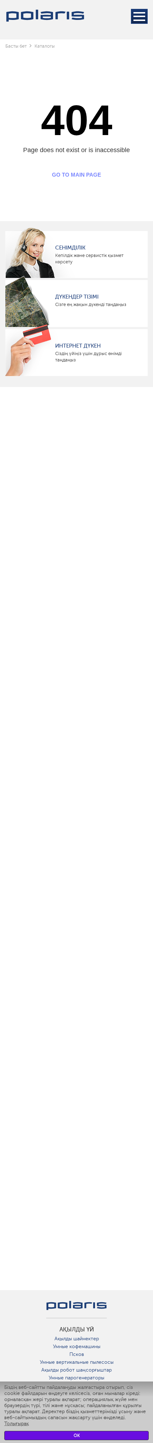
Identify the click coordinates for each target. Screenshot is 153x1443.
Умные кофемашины (76, 1346)
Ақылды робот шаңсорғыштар (76, 1370)
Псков (76, 1354)
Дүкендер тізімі (77, 297)
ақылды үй (76, 1329)
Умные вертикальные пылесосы (77, 1362)
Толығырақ (16, 1424)
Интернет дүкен (78, 346)
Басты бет (16, 46)
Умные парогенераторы (76, 1378)
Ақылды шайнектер (76, 1339)
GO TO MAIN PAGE (76, 175)
